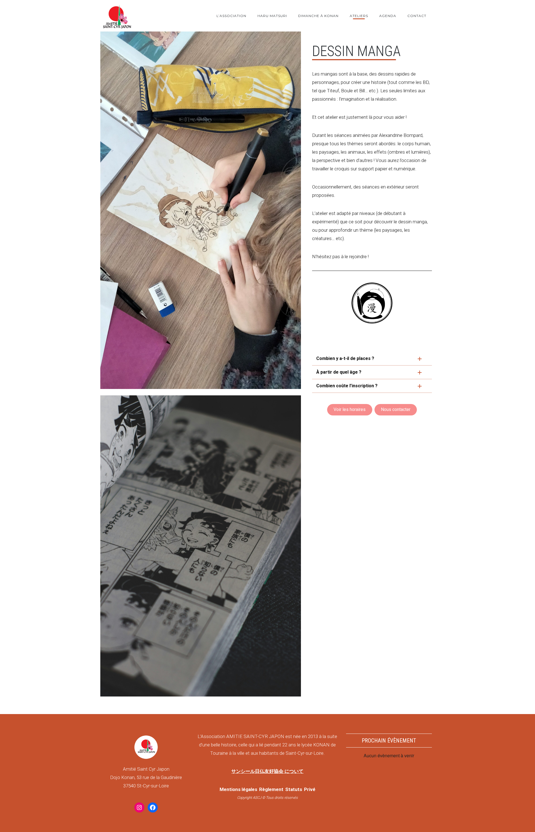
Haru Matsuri (272, 16)
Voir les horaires (350, 409)
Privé (309, 789)
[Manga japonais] (200, 545)
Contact (416, 16)
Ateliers (359, 16)
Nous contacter (395, 409)
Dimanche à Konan (318, 16)
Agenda (387, 16)
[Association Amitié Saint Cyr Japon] (117, 16)
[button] (372, 358)
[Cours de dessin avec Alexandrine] (200, 210)
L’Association (231, 16)
